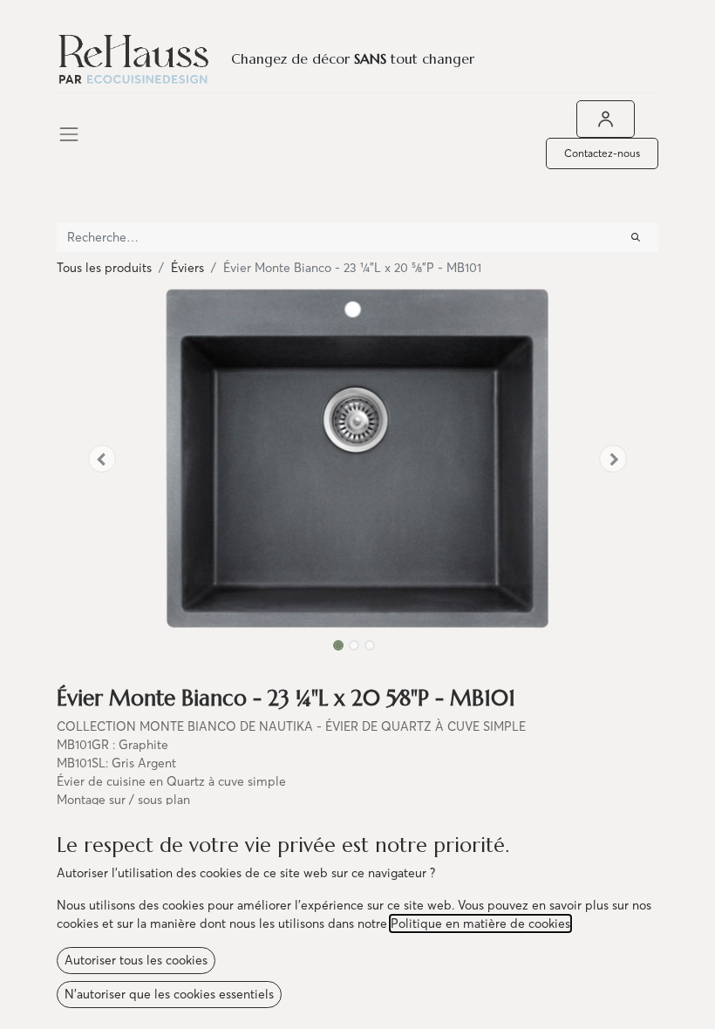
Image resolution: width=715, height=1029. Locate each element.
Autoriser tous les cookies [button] (136, 960)
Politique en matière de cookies (480, 923)
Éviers (187, 268)
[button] (102, 459)
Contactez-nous (602, 153)
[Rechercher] (635, 237)
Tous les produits (104, 268)
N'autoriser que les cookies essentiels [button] (169, 994)
